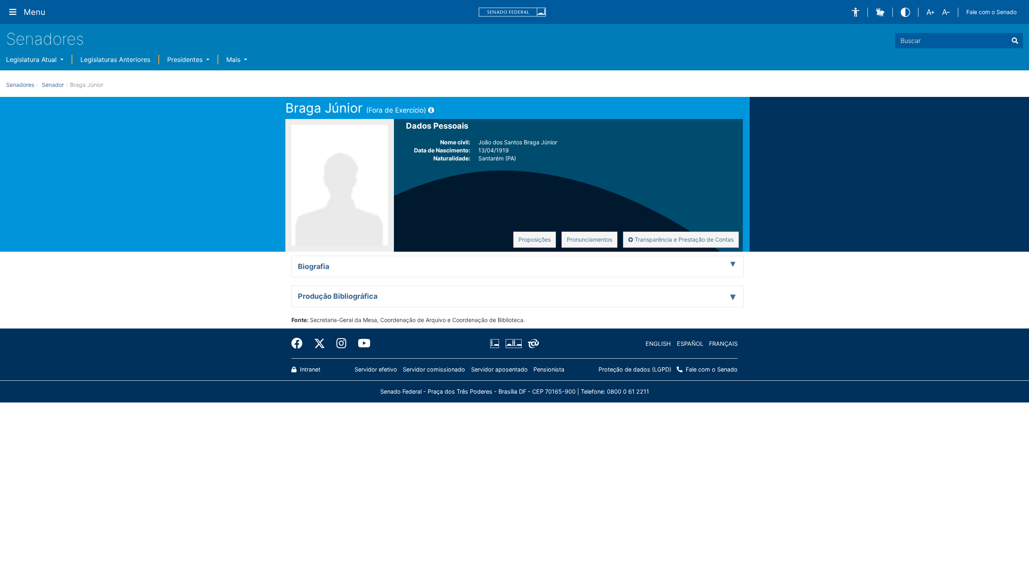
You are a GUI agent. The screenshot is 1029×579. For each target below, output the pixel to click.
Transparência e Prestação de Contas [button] (683, 239)
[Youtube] (361, 343)
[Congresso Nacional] (513, 344)
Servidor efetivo (376, 369)
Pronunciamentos (589, 239)
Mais (234, 59)
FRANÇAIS (723, 343)
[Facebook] (299, 343)
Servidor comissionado (434, 369)
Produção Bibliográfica (337, 296)
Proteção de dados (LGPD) (635, 369)
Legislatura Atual (32, 59)
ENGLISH (658, 343)
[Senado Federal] (512, 12)
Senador (53, 84)
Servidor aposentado (499, 369)
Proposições (535, 239)
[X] (319, 343)
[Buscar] (1015, 40)
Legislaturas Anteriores (115, 59)
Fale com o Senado (991, 11)
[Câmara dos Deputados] (496, 344)
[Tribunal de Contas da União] (532, 344)
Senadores (45, 39)
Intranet (309, 369)
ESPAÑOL (690, 343)
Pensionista (548, 369)
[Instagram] (341, 343)
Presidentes (186, 59)
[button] (855, 12)
